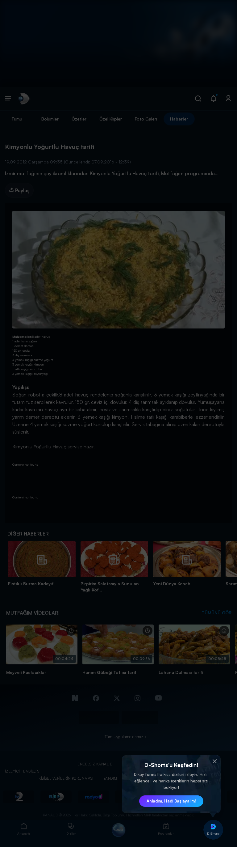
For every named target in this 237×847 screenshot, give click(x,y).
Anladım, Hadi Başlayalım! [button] (171, 800)
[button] (214, 761)
